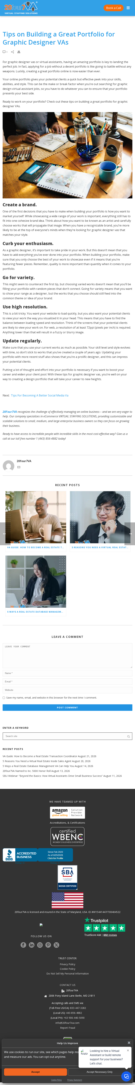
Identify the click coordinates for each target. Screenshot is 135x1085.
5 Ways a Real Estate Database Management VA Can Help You (36, 611)
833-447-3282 (78, 1008)
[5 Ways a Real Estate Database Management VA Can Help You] (35, 582)
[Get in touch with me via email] (18, 467)
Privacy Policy (67, 964)
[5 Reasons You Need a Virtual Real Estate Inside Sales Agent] (100, 517)
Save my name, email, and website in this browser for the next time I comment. (51, 697)
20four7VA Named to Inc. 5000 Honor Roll (27, 771)
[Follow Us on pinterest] (48, 945)
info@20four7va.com (67, 1022)
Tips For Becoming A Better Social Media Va (39, 395)
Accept (35, 1072)
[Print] (20, 51)
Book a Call (113, 8)
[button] (129, 1042)
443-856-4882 (74, 1012)
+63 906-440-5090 (74, 1017)
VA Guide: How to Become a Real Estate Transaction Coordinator (36, 547)
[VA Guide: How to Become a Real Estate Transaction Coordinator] (35, 517)
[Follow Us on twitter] (56, 945)
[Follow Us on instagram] (40, 945)
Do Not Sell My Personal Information (67, 973)
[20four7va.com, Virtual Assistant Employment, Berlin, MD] (67, 856)
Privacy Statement (74, 1080)
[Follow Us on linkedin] (31, 945)
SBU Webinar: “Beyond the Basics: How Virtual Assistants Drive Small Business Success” (53, 775)
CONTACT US (67, 985)
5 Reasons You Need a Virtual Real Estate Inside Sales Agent (101, 547)
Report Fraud (67, 1027)
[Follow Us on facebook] (23, 945)
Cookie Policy (56, 1080)
